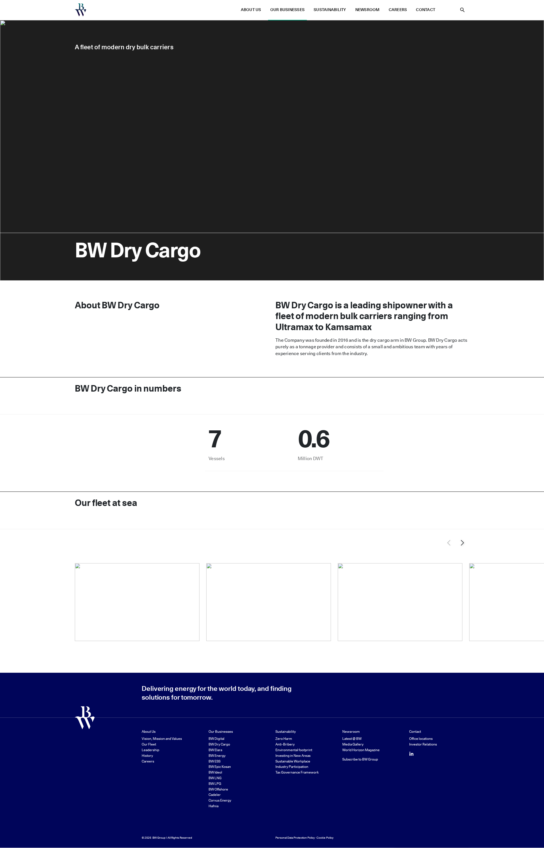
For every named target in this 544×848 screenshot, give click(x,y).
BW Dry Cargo (219, 744)
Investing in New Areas (293, 755)
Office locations (421, 738)
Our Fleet (149, 744)
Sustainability (330, 9)
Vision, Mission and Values (162, 738)
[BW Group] (80, 9)
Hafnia (213, 806)
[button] (462, 543)
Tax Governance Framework (297, 772)
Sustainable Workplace (292, 761)
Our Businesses (287, 9)
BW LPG (215, 783)
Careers (398, 9)
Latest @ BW (352, 738)
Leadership (150, 749)
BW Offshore (218, 789)
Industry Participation (291, 766)
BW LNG (215, 778)
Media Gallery (353, 744)
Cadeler (215, 794)
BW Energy (217, 755)
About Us (251, 9)
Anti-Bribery (285, 744)
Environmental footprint (293, 749)
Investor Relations (423, 744)
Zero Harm (283, 738)
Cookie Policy (324, 838)
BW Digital (216, 738)
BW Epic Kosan (220, 766)
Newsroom (367, 9)
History (147, 755)
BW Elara (215, 749)
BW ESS (214, 761)
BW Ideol (215, 772)
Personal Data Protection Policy (295, 838)
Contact (425, 9)
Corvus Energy (220, 800)
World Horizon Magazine (361, 749)
